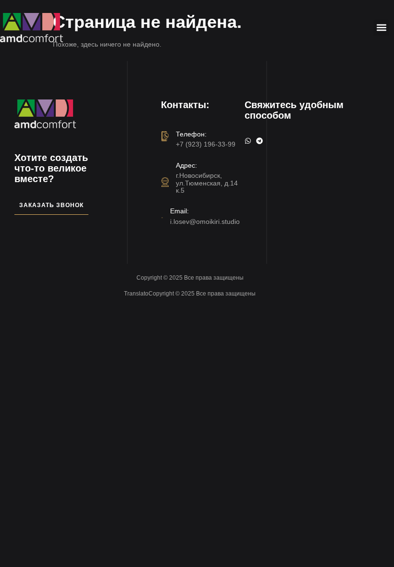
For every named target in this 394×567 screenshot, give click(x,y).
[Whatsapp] (248, 140)
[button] (381, 28)
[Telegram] (259, 140)
